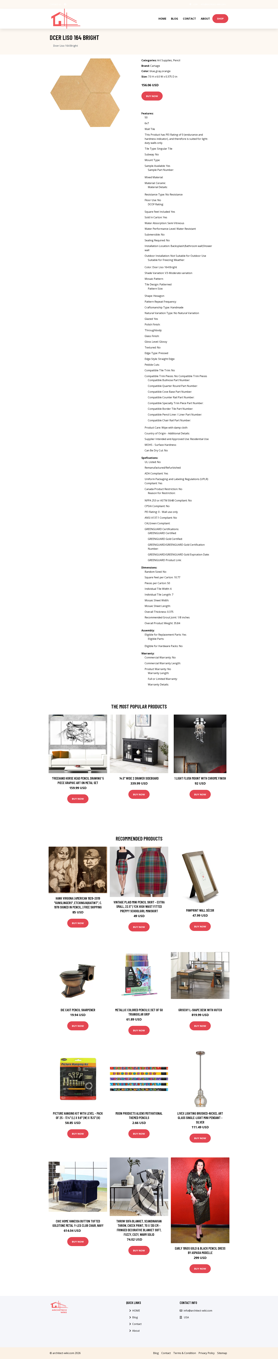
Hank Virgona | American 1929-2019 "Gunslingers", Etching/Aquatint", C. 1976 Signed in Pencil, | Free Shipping (78, 902)
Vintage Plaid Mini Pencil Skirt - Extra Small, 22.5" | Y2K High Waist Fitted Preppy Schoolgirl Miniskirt (139, 906)
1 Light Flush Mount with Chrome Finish (200, 778)
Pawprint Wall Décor (200, 910)
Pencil (176, 60)
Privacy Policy (207, 1353)
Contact (189, 18)
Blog (174, 18)
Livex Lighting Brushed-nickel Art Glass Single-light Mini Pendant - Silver (200, 1117)
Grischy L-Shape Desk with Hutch (200, 1010)
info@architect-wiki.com (213, 4)
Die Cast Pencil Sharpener (78, 1010)
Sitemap (222, 1353)
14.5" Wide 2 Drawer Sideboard (139, 778)
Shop (220, 18)
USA (195, 4)
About (205, 18)
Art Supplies (164, 60)
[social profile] (65, 4)
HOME (162, 18)
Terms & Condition (184, 1353)
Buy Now (152, 96)
